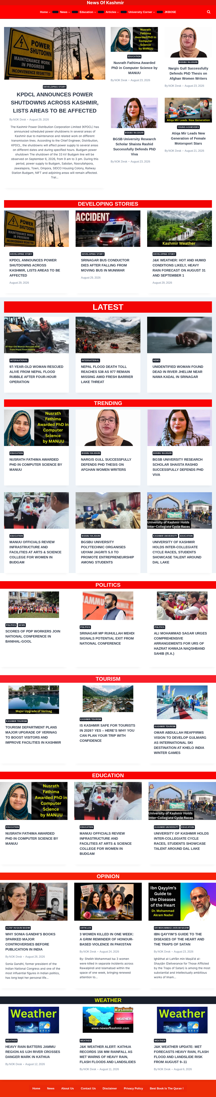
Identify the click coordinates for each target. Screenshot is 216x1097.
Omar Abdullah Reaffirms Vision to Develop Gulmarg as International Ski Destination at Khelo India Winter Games (180, 743)
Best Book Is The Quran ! (167, 1088)
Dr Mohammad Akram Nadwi (172, 928)
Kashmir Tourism (16, 721)
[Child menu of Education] (101, 12)
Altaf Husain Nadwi (18, 928)
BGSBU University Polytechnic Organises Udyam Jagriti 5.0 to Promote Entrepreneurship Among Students (107, 552)
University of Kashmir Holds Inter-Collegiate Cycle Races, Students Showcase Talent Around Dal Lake (177, 552)
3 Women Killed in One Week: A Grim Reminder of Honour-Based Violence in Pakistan (107, 939)
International (19, 360)
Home (36, 1088)
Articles (85, 928)
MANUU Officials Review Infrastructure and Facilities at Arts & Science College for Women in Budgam (35, 552)
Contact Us (88, 1088)
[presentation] (54, 53)
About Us (67, 1088)
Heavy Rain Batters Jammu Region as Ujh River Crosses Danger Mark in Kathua (32, 1052)
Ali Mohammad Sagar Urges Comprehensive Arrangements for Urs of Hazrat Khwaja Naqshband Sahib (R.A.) (180, 643)
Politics (11, 625)
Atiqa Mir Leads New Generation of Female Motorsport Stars (188, 138)
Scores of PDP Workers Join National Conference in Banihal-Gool (32, 636)
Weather (11, 1040)
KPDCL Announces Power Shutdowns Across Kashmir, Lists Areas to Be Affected (55, 102)
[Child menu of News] (75, 12)
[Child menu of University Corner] (160, 12)
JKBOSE (170, 12)
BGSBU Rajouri (188, 62)
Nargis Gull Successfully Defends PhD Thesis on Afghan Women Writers (188, 73)
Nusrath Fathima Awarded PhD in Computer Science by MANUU (134, 68)
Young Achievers (188, 127)
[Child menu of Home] (55, 12)
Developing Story (55, 87)
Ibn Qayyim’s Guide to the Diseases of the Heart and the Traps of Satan (179, 939)
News (156, 360)
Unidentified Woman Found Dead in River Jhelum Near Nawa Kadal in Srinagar (178, 372)
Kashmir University (165, 536)
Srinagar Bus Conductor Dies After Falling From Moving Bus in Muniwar (105, 265)
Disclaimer (110, 1088)
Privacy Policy (133, 1088)
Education (134, 56)
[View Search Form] (208, 12)
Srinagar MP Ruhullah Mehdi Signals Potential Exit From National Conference (107, 638)
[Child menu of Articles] (124, 12)
